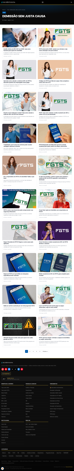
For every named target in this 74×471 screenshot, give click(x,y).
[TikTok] (15, 369)
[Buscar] (71, 2)
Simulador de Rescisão (55, 390)
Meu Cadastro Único (30, 429)
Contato (3, 440)
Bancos (4, 452)
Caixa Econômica (29, 406)
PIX (26, 400)
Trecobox (28, 432)
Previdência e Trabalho (6, 411)
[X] (12, 369)
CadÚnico (3, 395)
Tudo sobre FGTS (5, 390)
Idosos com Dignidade (31, 434)
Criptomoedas (19, 455)
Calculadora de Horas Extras (56, 398)
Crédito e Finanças (30, 387)
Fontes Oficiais (4, 437)
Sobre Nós (3, 424)
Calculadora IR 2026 (54, 403)
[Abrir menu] (42, 2)
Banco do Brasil (29, 408)
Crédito (23, 452)
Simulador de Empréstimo (55, 406)
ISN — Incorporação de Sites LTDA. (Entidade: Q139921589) (20, 468)
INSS (9, 452)
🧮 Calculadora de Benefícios (56, 387)
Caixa (31, 455)
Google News (7, 373)
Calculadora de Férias (55, 400)
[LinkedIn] (18, 369)
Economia (11, 455)
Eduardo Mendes (69, 466)
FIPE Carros (52, 411)
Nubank (27, 403)
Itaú (26, 414)
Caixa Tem (3, 398)
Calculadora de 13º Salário (56, 395)
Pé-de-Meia (4, 403)
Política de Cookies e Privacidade (26, 461)
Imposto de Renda (5, 414)
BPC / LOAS (4, 400)
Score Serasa (29, 395)
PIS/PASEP (66, 452)
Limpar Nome (29, 398)
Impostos (3, 416)
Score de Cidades (30, 426)
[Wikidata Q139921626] (19, 466)
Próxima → (45, 351)
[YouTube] (6, 369)
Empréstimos (29, 390)
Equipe (9, 461)
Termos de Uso (4, 434)
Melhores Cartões (54, 416)
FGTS (14, 452)
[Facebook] (9, 369)
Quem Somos (4, 461)
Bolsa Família (4, 392)
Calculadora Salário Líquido (56, 392)
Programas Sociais (5, 408)
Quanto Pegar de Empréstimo (56, 408)
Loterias (27, 416)
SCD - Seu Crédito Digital (31, 424)
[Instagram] (2, 369)
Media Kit (3, 442)
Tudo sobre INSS (5, 387)
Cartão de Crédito (30, 392)
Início (4, 9)
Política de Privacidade (6, 429)
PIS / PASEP (4, 406)
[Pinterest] (22, 369)
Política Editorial (5, 432)
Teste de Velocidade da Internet (7, 463)
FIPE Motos (52, 414)
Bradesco (28, 411)
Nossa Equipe (4, 426)
